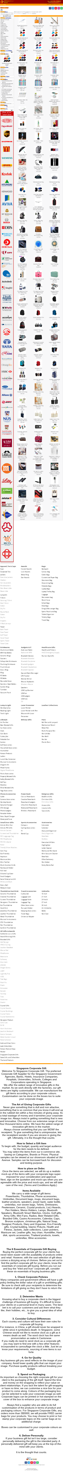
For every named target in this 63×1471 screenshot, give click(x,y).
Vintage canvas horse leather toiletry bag (22, 444)
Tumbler (3, 690)
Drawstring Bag (47, 583)
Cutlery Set (4, 736)
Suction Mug (4, 687)
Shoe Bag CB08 (54, 354)
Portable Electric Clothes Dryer (22, 76)
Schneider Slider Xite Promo (22, 100)
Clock (2, 731)
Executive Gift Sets (48, 842)
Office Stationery (47, 859)
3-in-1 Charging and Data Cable (54, 514)
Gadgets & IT (26, 647)
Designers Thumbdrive (9, 902)
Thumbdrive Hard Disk (9, 891)
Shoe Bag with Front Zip (54, 195)
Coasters (3, 658)
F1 (22, 831)
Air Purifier (4, 722)
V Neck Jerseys (5, 623)
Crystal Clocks (5, 1014)
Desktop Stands (5, 802)
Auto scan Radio (26, 650)
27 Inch (44, 902)
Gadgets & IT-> (4, 25)
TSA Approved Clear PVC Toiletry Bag (22, 292)
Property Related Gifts (8, 776)
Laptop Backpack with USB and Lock (38, 155)
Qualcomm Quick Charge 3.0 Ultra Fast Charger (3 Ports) (54, 473)
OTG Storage (4, 808)
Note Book (45, 836)
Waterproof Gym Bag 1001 (38, 182)
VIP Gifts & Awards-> (5, 48)
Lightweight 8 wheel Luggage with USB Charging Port (38, 305)
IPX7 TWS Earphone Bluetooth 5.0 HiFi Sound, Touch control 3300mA (54, 236)
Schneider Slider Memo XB (38, 88)
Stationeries (47, 822)
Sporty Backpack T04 (38, 317)
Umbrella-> (3, 47)
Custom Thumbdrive (7, 899)
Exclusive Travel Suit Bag (38, 264)
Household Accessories (8, 748)
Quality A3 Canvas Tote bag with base (54, 406)
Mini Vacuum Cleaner (50, 854)
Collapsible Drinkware (8, 661)
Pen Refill (45, 736)
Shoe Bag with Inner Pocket (38, 380)
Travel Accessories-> (5, 46)
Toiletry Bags (46, 617)
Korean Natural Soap (7, 1049)
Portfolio (44, 839)
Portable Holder (6, 813)
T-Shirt (2, 598)
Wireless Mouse (27, 684)
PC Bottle (3, 675)
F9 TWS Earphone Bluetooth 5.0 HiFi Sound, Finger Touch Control (22, 251)
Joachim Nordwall (6, 1031)
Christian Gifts (47, 799)
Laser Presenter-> (4, 29)
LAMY (2, 971)
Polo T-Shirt (4, 603)
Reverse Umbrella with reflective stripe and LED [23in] (54, 142)
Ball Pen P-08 (5, 93)
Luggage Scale (26, 899)
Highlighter (46, 845)
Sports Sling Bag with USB (38, 221)
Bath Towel (4, 629)
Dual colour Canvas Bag (54, 499)
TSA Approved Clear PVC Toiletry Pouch (38, 292)
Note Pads (45, 856)
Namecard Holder (6, 868)
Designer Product (6, 1020)
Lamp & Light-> (4, 28)
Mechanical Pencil (48, 725)
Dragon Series (5, 968)
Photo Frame (4, 768)
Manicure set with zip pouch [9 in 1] (54, 444)
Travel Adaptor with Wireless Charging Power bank (22, 116)
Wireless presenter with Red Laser (54, 167)
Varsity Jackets (5, 583)
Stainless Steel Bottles (8, 684)
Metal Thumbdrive (7, 916)
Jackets (3, 575)
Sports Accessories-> (4, 41)
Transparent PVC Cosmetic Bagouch (22, 343)
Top (1, 4)
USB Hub (24, 699)
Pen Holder (46, 862)
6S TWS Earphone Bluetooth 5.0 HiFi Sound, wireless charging (22, 265)
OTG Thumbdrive (6, 922)
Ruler (2, 845)
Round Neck (4, 612)
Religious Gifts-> (4, 39)
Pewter (2, 1052)
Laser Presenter (27, 705)
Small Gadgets (5, 876)
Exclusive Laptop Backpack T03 (22, 318)
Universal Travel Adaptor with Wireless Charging (54, 101)
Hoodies (3, 580)
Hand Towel (4, 638)
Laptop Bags (46, 589)
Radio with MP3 (26, 653)
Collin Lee (4, 1023)
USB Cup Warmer (27, 690)
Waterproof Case (6, 819)
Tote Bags (3, 979)
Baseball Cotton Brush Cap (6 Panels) (22, 38)
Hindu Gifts (46, 805)
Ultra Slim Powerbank (29, 805)
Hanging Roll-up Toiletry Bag (54, 292)
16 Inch (44, 894)
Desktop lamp (5, 708)
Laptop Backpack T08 (54, 317)
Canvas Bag (46, 572)
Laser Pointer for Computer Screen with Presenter (22, 500)
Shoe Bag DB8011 (22, 379)
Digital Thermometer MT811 (22, 26)
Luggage (45, 594)
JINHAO (3, 965)
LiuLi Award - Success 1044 (22, 141)
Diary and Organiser (49, 831)
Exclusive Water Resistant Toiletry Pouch (22, 356)
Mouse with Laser (27, 713)
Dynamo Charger (6, 805)
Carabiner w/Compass (7, 89)
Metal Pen (45, 728)
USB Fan (24, 693)
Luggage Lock (26, 897)
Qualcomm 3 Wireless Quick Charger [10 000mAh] (54, 458)
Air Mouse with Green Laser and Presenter (38, 485)
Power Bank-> (3, 37)
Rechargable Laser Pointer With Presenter (54, 485)
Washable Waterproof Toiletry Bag (38, 279)
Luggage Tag (25, 902)
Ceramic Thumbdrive (8, 894)
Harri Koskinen (6, 1028)
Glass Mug (4, 670)
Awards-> (3, 21)
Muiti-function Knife (7, 865)
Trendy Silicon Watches (8, 847)
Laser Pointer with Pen (29, 711)
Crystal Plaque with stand (54, 249)
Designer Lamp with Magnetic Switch (54, 115)
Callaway (3, 959)
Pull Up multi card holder (22, 129)
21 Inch (44, 897)
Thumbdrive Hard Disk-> (5, 44)
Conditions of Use (4, 73)
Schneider (4, 988)
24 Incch (45, 899)
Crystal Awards (26, 569)
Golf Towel (4, 635)
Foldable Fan (5, 739)
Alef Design (4, 942)
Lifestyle (3, 720)
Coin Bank (4, 734)
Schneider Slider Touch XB (54, 76)
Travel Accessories (28, 891)
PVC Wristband (5, 842)
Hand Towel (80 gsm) (6, 90)
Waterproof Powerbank (29, 808)
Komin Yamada (6, 1034)
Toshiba (3, 994)
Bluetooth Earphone (28, 661)
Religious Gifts (48, 794)
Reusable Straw (6, 681)
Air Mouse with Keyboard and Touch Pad (22, 486)
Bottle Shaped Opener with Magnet (22, 182)
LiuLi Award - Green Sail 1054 (38, 129)
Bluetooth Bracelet (27, 658)
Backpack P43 (22, 368)
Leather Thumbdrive (8, 914)
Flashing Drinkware (7, 664)
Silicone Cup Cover (6, 874)
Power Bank (25, 794)
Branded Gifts (5, 939)
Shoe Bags (45, 606)
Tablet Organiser (48, 614)
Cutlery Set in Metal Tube (38, 115)
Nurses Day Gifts (48, 656)
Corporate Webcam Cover (22, 432)
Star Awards (25, 577)
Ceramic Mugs (5, 656)
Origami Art (4, 765)
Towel (2, 627)
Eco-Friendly (4, 854)
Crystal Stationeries (7, 1017)
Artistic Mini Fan (6, 825)
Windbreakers (5, 586)
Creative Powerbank (28, 799)
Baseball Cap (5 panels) (54, 63)
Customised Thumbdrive (9, 833)
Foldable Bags (47, 586)
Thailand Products (7, 1060)
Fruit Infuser (5, 667)
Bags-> (2, 22)
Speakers (24, 687)
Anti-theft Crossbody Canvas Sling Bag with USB (22, 235)
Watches (3, 785)
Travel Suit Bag (54, 264)
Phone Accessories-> (5, 36)
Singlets (3, 621)
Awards (24, 566)
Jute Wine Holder (22, 279)
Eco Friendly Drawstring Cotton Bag (22, 407)
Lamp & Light (5, 705)
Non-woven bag (47, 597)
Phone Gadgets (5, 811)
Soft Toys (3, 782)
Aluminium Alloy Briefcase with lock (54, 155)
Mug (2, 673)
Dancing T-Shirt (6, 600)
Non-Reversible (6, 588)
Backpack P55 (38, 368)
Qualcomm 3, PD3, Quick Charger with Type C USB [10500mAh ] (22, 458)
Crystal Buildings (6, 1011)
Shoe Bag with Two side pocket (38, 195)
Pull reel (3, 871)
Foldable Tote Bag (38, 330)
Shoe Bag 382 (22, 194)
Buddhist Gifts (47, 796)
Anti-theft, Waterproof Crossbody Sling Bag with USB (54, 222)
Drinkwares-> (3, 23)
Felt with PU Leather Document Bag (38, 472)
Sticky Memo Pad (48, 865)
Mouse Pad (4, 950)
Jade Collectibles (6, 1046)
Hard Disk (4, 908)
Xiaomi (2, 1002)
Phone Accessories (8, 794)
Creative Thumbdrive (8, 897)
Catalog (4, 4)
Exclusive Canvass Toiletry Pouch (38, 355)
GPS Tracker (25, 676)
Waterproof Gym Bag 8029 (54, 182)
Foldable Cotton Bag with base (38, 392)
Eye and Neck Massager (29, 673)
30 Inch (44, 905)
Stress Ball (4, 885)
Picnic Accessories (7, 774)
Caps (2, 569)
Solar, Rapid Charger (7, 816)
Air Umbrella (46, 908)
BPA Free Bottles (6, 653)
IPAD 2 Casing (5, 945)
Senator (3, 991)
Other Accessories (27, 905)
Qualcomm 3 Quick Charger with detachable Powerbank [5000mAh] (38, 458)
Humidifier (4, 751)
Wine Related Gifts (7, 788)
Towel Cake (4, 643)
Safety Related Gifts (7, 779)
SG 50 (2, 1025)
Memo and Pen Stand (49, 851)
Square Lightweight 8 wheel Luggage (22, 304)
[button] (49, 4)
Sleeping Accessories (28, 911)
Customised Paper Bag (50, 577)
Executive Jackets (6, 577)
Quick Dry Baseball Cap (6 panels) (38, 38)
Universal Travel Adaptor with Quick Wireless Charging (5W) (38, 101)
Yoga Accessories (6, 791)
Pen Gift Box (46, 734)
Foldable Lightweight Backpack (54, 380)
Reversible (4, 591)
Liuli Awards (25, 572)
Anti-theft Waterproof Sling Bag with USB (54, 207)
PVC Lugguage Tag (7, 836)
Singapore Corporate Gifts (9, 1055)
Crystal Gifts (4, 1006)
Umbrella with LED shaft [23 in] (22, 155)
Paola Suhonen (5, 1040)
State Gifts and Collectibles (10, 1057)
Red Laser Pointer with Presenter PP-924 (38, 26)
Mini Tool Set (4, 862)
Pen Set (44, 739)
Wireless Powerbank (28, 811)
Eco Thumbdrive (6, 905)
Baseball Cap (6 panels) (38, 63)
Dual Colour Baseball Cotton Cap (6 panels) (54, 51)
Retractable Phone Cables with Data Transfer (38, 168)
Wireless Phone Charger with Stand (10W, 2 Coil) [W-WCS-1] (22, 515)
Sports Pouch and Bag (49, 611)
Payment (3, 68)
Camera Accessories (7, 799)
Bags (44, 566)
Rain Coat (45, 914)
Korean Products (6, 753)
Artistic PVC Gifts (6, 828)
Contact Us (3, 74)
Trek (2, 997)
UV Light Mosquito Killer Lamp (22, 207)
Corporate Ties (5, 572)
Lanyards (3, 595)
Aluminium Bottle (6, 650)
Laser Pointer (26, 708)
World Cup (24, 834)
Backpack (45, 569)
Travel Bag (45, 620)
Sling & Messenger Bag (50, 609)
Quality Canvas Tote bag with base (38, 420)
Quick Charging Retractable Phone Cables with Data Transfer (22, 168)
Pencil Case (46, 600)
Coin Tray (3, 851)
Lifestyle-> (2, 32)
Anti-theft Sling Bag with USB (22, 221)
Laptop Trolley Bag (48, 591)
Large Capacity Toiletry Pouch (54, 343)
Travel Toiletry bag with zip (54, 279)
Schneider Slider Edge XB (22, 88)
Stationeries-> (3, 43)
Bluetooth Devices (27, 656)
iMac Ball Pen (5, 100)
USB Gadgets (25, 696)
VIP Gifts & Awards (7, 931)
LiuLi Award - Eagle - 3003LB (54, 129)
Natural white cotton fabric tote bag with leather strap (54, 393)
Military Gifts (3, 33)
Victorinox (3, 999)
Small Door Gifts (7, 822)
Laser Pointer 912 (5, 92)
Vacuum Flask (5, 693)
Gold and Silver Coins (7, 1043)
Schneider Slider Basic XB (38, 76)
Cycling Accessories (28, 828)
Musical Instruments (8, 762)
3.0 (22, 701)
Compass (24, 825)
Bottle (44, 911)
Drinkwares (5, 647)
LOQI (2, 976)
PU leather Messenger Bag (38, 235)
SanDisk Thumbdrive (8, 928)
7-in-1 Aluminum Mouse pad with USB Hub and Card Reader (38, 208)
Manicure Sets (5, 859)
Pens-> (2, 34)
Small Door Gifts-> (4, 40)
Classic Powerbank (28, 796)
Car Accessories (6, 728)
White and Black (6, 882)
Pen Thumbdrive (6, 925)
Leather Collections (4, 30)
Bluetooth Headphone (29, 667)
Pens (44, 720)
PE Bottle (3, 678)
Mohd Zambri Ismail (8, 1037)
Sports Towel (4, 641)
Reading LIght (5, 711)
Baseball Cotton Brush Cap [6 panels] (22, 51)
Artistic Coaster (5, 830)
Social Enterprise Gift (8, 879)
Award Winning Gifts (8, 936)
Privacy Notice (3, 71)
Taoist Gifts (46, 811)
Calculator (45, 825)
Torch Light (4, 713)
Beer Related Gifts (6, 725)
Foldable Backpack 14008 (22, 330)
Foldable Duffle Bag (22, 391)
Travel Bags (25, 914)
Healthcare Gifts (48, 647)
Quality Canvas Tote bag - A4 (54, 420)
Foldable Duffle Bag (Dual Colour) (54, 330)
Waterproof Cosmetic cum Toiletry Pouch (38, 343)
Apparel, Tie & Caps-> (5, 19)
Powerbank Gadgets (28, 802)
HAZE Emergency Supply (50, 653)
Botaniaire (4, 956)
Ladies (2, 756)
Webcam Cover (54, 431)
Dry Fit (2, 609)
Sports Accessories (29, 822)
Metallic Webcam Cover (38, 432)
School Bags (46, 603)
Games (3, 742)
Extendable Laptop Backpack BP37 (54, 304)
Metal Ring (25, 575)
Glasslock (3, 962)
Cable (2, 796)
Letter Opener (47, 848)
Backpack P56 (54, 368)
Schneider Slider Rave (54, 87)
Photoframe (4, 953)
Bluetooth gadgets (27, 664)
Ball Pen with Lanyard (50, 722)
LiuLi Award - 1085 (38, 141)
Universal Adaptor (27, 916)
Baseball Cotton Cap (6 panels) (55, 38)
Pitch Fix (3, 982)
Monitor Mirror (26, 679)
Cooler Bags (46, 575)
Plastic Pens (46, 742)
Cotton (2, 606)
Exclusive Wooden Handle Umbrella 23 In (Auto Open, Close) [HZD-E (38, 500)
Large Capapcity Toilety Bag (38, 444)
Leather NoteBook (6, 947)
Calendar (45, 828)
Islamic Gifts (46, 808)
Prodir (2, 985)
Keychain (3, 856)
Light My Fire (5, 974)
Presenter (24, 716)
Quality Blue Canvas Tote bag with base (22, 420)
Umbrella (45, 891)
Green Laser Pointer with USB (54, 26)
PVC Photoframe (6, 839)
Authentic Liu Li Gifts (8, 934)
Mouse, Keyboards (27, 682)
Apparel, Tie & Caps (8, 566)
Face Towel (4, 632)
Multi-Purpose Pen (48, 731)
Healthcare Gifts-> (4, 26)
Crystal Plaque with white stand (38, 249)
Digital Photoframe (7, 770)
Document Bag (47, 580)
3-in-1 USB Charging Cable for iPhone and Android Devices (38, 515)
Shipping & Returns (4, 70)
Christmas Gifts (47, 802)
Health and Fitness (49, 650)
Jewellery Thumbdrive (8, 911)
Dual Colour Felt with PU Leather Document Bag (22, 473)
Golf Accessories (6, 745)
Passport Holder (27, 908)
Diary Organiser (47, 833)
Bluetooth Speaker (27, 670)
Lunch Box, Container (8, 759)
